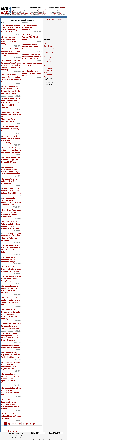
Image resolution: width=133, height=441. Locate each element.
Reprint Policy (48, 76)
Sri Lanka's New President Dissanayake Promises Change (10, 259)
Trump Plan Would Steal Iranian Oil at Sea (38, 9)
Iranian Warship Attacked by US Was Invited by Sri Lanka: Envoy (9, 40)
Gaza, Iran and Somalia (54, 11)
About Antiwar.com (21, 16)
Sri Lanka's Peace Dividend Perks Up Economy (29, 27)
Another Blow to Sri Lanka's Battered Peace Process (31, 73)
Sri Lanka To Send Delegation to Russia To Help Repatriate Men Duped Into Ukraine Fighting (10, 314)
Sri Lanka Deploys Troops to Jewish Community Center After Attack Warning (11, 201)
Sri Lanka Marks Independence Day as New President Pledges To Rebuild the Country (10, 170)
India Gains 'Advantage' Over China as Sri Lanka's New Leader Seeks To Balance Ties (11, 213)
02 (9, 424)
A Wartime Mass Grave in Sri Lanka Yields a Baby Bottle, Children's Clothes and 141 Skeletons (10, 102)
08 (30, 424)
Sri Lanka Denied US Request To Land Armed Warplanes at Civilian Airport (10, 52)
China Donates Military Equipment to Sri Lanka (11, 346)
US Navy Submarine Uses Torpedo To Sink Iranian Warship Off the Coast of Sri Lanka (10, 89)
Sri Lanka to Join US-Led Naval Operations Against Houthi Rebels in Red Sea (11, 391)
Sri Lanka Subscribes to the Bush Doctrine (32, 65)
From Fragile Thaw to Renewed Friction (20, 13)
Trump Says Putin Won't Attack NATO (38, 11)
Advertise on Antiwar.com (55, 19)
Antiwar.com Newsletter (48, 67)
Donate (28, 16)
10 (37, 424)
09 (34, 424)
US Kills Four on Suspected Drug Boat (38, 13)
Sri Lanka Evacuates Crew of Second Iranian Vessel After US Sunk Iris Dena (11, 78)
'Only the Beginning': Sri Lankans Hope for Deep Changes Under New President (11, 236)
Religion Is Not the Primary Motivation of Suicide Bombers (31, 46)
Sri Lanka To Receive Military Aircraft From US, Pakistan (10, 181)
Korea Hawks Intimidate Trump (18, 9)
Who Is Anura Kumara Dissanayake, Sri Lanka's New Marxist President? (11, 269)
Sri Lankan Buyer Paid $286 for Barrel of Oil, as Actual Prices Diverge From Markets (10, 28)
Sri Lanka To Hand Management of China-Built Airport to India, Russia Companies (10, 336)
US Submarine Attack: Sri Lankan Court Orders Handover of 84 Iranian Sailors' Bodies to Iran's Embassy (11, 65)
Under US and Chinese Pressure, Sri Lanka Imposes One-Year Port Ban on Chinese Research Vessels (11, 404)
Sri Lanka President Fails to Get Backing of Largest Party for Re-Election (10, 289)
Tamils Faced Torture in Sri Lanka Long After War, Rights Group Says (11, 326)
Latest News (50, 16)
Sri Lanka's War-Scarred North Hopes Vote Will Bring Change (11, 278)
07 (27, 424)
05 (20, 424)
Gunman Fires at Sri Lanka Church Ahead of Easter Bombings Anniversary (10, 139)
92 (3, 427)
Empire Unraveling (52, 9)
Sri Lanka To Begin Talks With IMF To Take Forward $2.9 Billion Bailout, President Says (10, 225)
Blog (32, 16)
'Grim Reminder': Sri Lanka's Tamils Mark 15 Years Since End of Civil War (10, 301)
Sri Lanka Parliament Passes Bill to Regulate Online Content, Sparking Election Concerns (10, 378)
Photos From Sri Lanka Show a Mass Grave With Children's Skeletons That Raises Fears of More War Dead (11, 116)
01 (6, 424)
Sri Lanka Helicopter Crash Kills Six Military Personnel (10, 128)
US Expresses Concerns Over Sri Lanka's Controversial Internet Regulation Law (10, 365)
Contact (44, 16)
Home (14, 16)
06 (23, 424)
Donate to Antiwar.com (48, 60)
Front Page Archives (49, 49)
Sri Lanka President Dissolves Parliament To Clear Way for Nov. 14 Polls (10, 248)
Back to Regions (11, 431)
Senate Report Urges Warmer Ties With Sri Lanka (31, 37)
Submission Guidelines (48, 45)
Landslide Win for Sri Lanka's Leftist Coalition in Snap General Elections (11, 190)
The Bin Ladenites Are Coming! (55, 13)
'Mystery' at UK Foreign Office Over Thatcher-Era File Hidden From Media (11, 150)
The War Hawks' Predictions (17, 11)
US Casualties (38, 16)
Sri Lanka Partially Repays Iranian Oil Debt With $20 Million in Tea (10, 354)
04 (16, 424)
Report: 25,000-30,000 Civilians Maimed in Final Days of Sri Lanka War (32, 56)
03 (13, 424)
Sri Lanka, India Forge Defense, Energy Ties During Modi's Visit (10, 159)
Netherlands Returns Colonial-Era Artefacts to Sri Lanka (11, 416)
